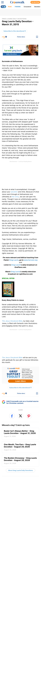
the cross (15, 197)
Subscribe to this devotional (14, 31)
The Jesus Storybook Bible (12, 357)
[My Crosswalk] (4, 36)
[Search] (3, 6)
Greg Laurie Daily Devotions (14, 19)
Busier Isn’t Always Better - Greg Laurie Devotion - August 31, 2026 (20, 433)
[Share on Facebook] (12, 416)
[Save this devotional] (37, 37)
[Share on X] (20, 416)
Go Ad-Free (35, 2)
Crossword (27, 6)
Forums (17, 6)
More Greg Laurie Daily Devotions (20, 470)
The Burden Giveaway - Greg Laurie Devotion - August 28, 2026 (20, 460)
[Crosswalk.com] (17, 2)
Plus (10, 6)
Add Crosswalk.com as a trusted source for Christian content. (22, 402)
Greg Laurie (14, 260)
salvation (14, 192)
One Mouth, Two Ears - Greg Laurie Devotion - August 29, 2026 (20, 447)
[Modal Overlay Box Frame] (20, 375)
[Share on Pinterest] (29, 416)
